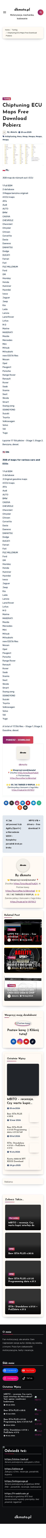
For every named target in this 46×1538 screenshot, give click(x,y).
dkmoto (13, 132)
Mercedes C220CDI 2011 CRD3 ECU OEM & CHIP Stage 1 (20, 993)
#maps (39, 136)
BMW (11, 1249)
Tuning (7, 99)
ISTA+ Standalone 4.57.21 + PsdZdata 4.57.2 (16, 1145)
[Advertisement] (23, 71)
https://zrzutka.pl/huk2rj (28, 773)
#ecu (19, 136)
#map (25, 136)
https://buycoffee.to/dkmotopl (23, 778)
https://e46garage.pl (16, 1481)
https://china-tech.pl (16, 1459)
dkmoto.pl (22, 9)
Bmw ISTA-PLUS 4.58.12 (20, 1253)
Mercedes (13, 1218)
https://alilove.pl (14, 1469)
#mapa (31, 136)
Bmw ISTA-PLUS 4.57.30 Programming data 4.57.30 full (17, 1129)
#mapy (6, 140)
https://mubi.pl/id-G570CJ (23, 790)
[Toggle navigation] (5, 12)
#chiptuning (10, 136)
